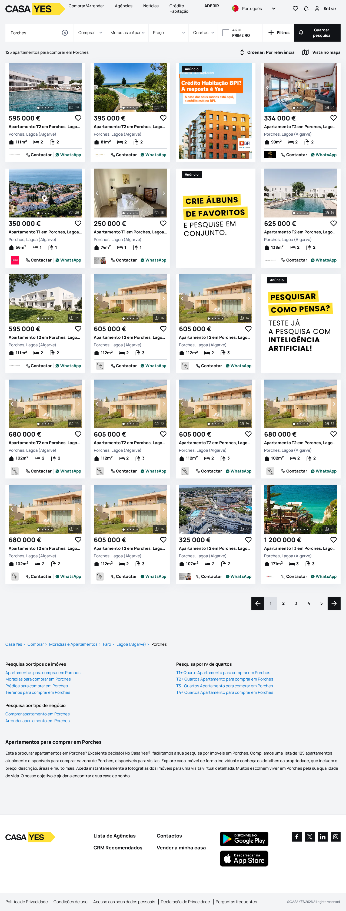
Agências (123, 6)
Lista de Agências (115, 835)
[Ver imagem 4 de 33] (218, 529)
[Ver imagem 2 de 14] (297, 213)
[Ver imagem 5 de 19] (51, 107)
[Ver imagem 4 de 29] (48, 213)
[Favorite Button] (78, 118)
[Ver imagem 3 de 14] (300, 213)
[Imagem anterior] (12, 87)
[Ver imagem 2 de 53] (297, 107)
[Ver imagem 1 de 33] (209, 529)
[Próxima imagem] (78, 87)
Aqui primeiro (241, 32)
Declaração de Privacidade (185, 902)
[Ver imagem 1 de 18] (123, 213)
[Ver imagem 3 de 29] (45, 213)
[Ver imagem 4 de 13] (48, 318)
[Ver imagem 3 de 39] (130, 107)
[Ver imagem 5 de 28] (307, 529)
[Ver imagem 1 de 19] (38, 108)
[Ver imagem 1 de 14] (294, 213)
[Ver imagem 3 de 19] (45, 107)
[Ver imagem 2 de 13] (42, 318)
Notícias (151, 6)
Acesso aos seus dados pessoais (124, 902)
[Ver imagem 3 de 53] (300, 107)
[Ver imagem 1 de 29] (38, 213)
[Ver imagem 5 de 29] (51, 213)
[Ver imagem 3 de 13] (45, 318)
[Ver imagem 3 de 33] (215, 529)
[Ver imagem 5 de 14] (307, 213)
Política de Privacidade (26, 902)
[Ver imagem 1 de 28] (294, 529)
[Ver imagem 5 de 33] (222, 529)
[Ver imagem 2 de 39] (127, 107)
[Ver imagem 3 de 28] (300, 529)
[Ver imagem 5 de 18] (137, 213)
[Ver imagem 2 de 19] (42, 107)
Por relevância (271, 52)
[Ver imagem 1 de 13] (38, 318)
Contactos (169, 835)
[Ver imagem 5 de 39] (137, 107)
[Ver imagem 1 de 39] (123, 108)
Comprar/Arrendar (86, 6)
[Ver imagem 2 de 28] (297, 529)
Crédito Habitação (178, 8)
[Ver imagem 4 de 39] (133, 107)
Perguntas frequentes (236, 902)
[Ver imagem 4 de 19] (48, 107)
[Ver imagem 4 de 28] (304, 529)
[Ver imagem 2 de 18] (127, 213)
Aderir (211, 6)
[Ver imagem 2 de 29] (42, 213)
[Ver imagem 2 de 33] (212, 529)
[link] (68, 155)
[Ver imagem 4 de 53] (304, 107)
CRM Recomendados (118, 847)
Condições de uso (71, 902)
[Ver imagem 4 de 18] (133, 213)
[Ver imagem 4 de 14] (304, 213)
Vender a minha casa (181, 847)
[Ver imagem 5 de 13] (51, 318)
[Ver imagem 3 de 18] (130, 213)
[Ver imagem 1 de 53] (294, 108)
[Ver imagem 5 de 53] (307, 107)
